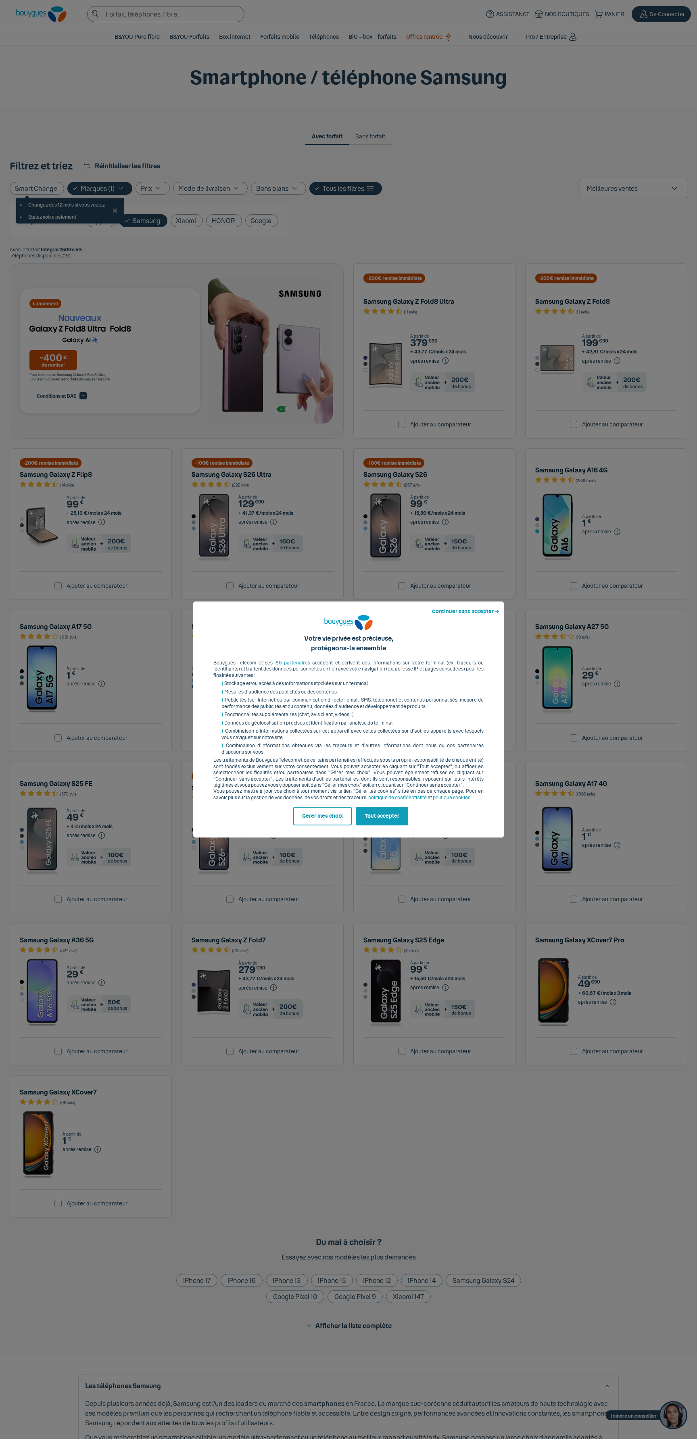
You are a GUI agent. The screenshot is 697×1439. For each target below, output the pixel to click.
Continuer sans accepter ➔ (465, 611)
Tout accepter (382, 816)
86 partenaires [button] (292, 663)
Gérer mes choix (322, 816)
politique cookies (451, 797)
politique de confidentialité (397, 797)
